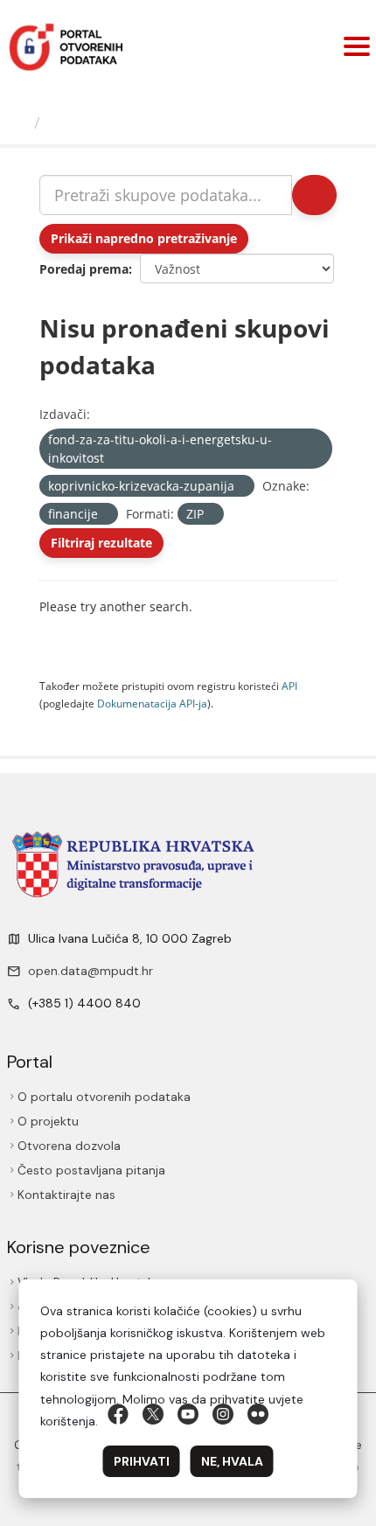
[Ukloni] (111, 458)
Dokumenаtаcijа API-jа (152, 703)
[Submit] (313, 195)
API (289, 686)
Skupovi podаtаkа (122, 122)
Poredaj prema (84, 269)
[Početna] (20, 122)
